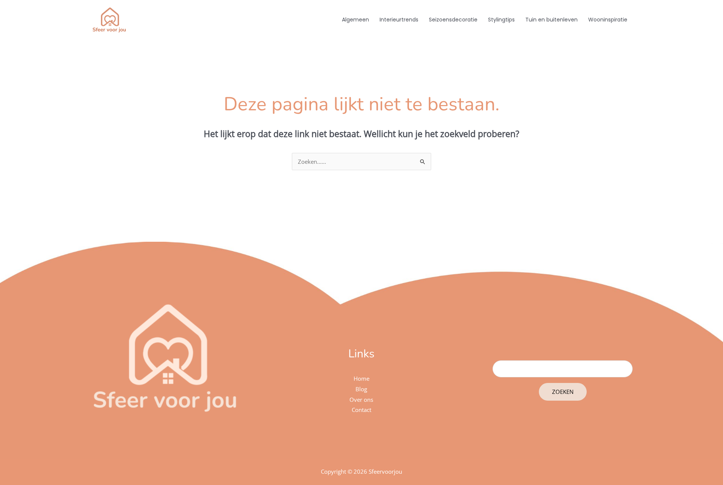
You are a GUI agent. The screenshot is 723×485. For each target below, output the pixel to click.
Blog (361, 389)
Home (361, 378)
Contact (361, 409)
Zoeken (563, 391)
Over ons (361, 399)
